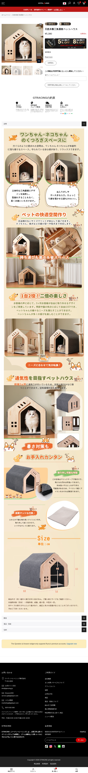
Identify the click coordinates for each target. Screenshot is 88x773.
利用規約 (45, 764)
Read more (48, 57)
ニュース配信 (49, 716)
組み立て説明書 (50, 705)
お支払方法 (48, 694)
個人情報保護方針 (51, 709)
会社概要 (48, 679)
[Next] (40, 43)
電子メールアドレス (52, 75)
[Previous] (5, 43)
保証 (46, 697)
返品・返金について (51, 701)
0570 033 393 (10, 707)
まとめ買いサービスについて (54, 682)
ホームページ (6, 15)
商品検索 (37, 764)
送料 (46, 690)
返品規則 (53, 764)
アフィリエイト (50, 686)
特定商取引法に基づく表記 (54, 713)
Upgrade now (72, 644)
